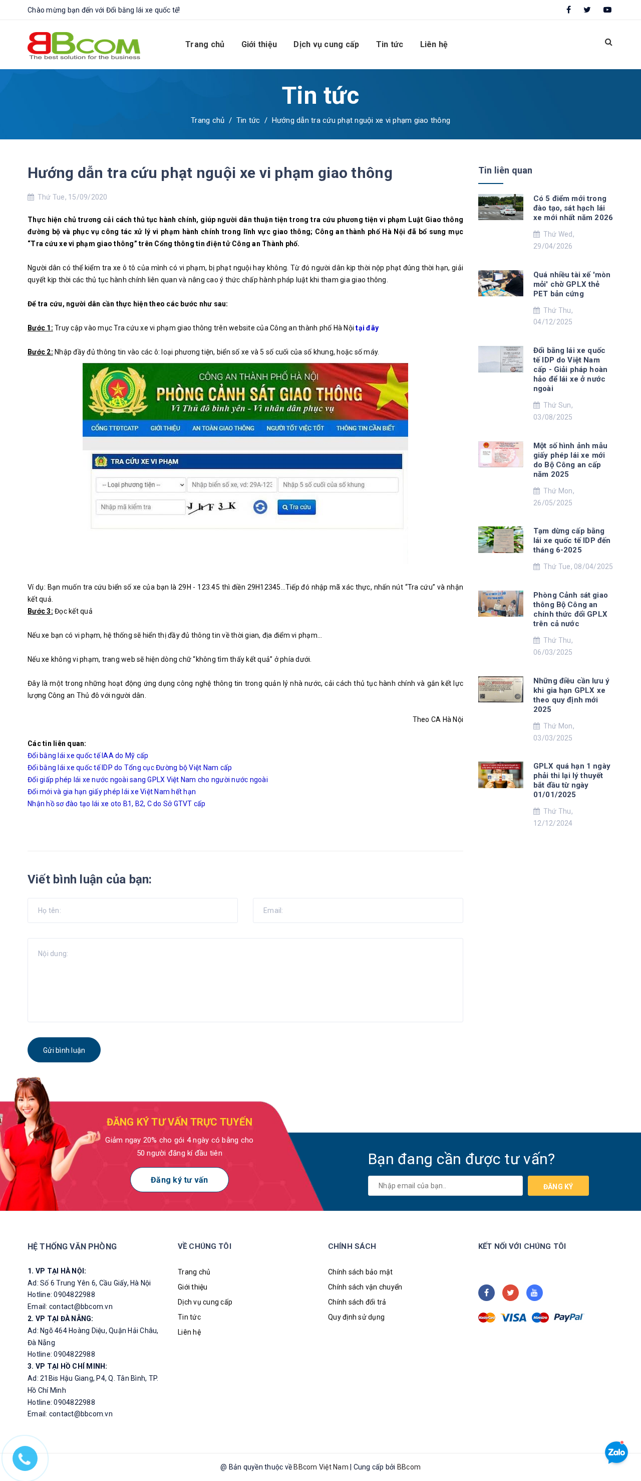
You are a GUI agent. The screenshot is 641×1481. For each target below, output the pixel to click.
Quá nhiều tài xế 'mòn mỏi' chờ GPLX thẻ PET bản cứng (571, 284)
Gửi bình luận (64, 1050)
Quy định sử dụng (356, 1317)
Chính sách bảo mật (360, 1272)
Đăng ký (558, 1187)
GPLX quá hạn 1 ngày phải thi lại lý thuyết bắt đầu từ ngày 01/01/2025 (571, 780)
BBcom (409, 1467)
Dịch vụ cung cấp (326, 44)
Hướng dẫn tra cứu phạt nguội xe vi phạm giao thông (210, 172)
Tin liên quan (505, 170)
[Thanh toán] (486, 1317)
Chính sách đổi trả (357, 1302)
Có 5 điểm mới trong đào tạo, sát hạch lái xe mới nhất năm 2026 (573, 208)
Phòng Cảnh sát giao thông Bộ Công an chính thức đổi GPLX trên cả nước (570, 609)
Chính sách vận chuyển (365, 1287)
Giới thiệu (259, 44)
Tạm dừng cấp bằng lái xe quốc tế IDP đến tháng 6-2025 (571, 540)
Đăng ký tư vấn (179, 1180)
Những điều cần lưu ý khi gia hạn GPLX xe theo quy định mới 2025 (571, 695)
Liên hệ (434, 44)
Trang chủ (204, 44)
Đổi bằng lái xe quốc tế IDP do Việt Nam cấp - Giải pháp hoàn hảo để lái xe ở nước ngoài (570, 369)
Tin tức (390, 44)
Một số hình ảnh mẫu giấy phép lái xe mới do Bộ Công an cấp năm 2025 (570, 460)
